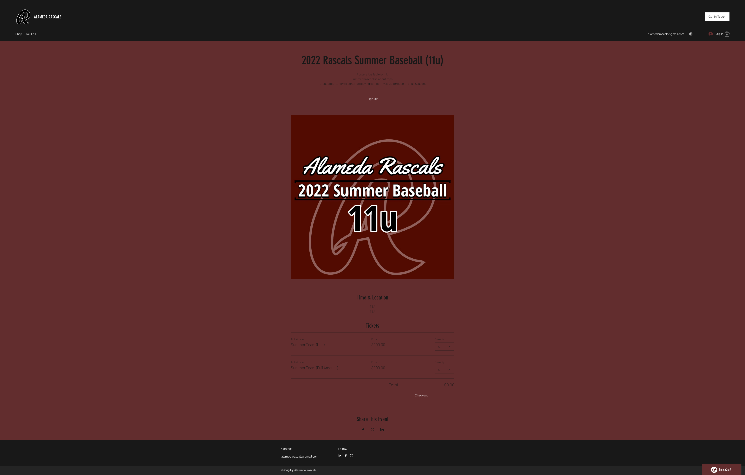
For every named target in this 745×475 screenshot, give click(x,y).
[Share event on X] (372, 429)
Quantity (439, 339)
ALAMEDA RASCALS (47, 17)
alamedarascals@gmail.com (666, 33)
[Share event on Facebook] (363, 429)
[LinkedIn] (340, 456)
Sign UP (372, 98)
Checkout (421, 395)
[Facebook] (346, 456)
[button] (727, 34)
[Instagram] (691, 34)
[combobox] (444, 347)
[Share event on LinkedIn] (382, 429)
